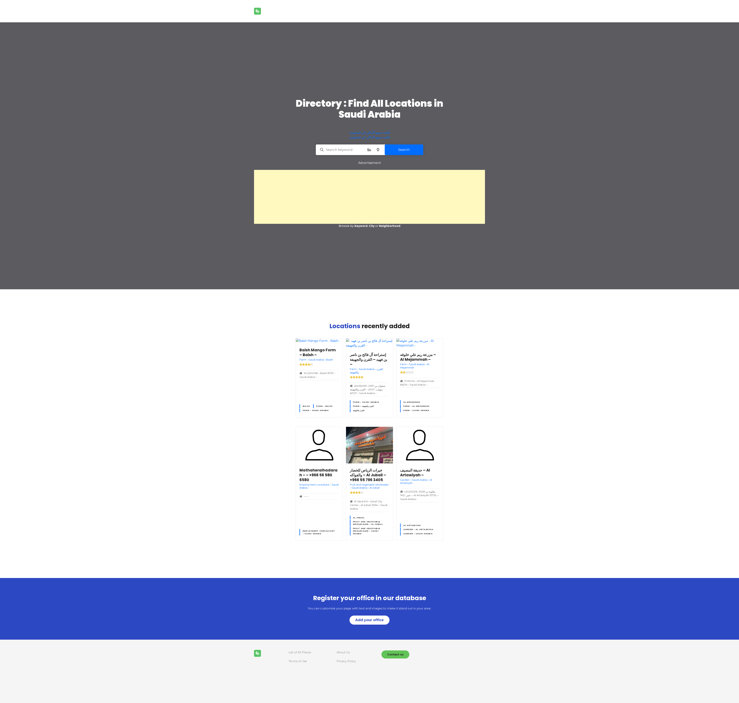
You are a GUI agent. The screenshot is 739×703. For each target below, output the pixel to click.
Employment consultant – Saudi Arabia (319, 532)
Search (404, 150)
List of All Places (299, 652)
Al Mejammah (411, 402)
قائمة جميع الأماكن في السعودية (369, 132)
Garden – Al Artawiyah (418, 529)
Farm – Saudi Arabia (316, 410)
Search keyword (322, 149)
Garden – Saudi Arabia (418, 534)
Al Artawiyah (412, 525)
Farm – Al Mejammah (416, 406)
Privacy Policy (346, 661)
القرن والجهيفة (358, 410)
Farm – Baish (324, 406)
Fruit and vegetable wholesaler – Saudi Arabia (366, 531)
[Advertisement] (369, 197)
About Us (343, 652)
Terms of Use (297, 661)
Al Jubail (358, 518)
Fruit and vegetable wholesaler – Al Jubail (368, 523)
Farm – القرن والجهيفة (363, 406)
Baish (306, 406)
